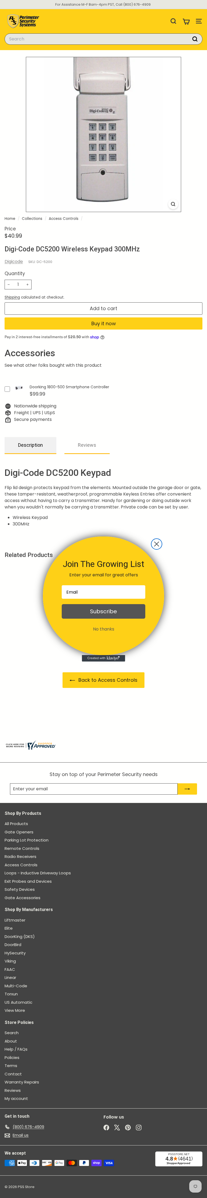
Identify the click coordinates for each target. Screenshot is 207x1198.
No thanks (103, 629)
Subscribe (103, 611)
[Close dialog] (156, 544)
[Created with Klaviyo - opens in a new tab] (103, 658)
